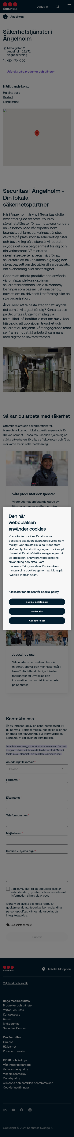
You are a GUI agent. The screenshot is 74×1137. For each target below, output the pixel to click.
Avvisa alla (37, 611)
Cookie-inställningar (37, 602)
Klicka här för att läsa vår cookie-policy (34, 591)
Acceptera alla (37, 620)
